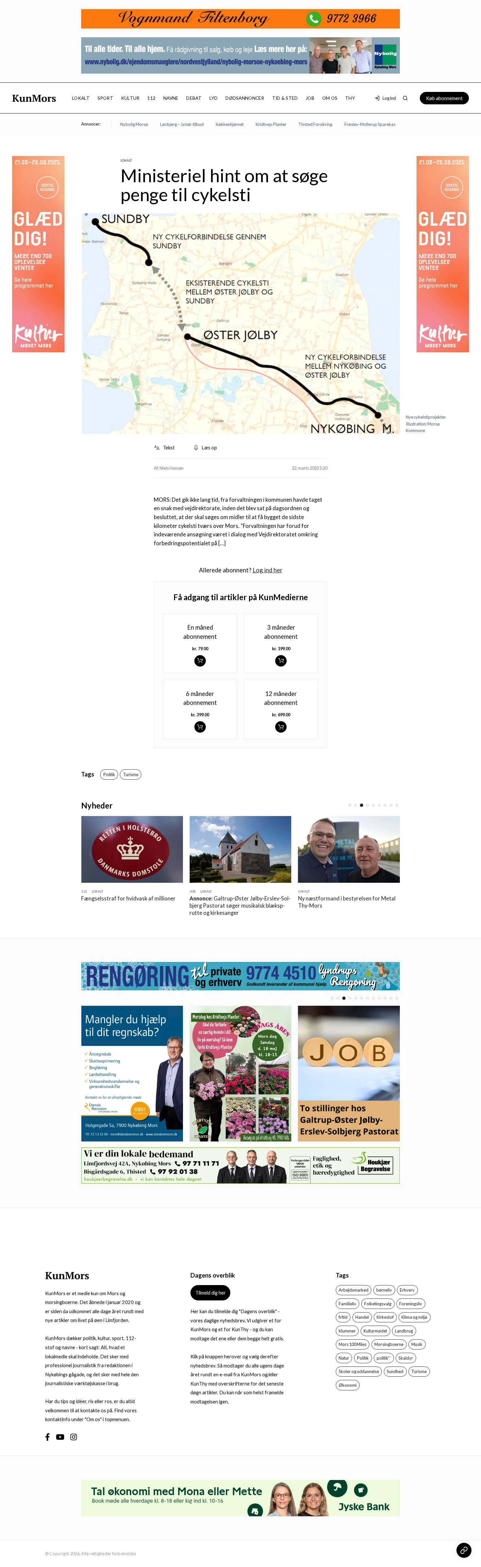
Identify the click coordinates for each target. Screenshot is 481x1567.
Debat (193, 98)
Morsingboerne (388, 1344)
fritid (343, 1317)
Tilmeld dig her (210, 1293)
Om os (329, 98)
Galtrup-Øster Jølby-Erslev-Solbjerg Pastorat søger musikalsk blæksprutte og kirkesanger (236, 905)
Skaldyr (406, 1358)
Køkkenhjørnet (208, 124)
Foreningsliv (410, 1303)
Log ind (389, 98)
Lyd (213, 98)
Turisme (130, 774)
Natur (344, 1358)
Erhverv (407, 1290)
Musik (416, 1344)
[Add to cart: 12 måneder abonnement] (281, 727)
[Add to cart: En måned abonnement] (200, 661)
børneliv (384, 1290)
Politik (109, 774)
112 (151, 98)
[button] (349, 805)
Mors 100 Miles (352, 1344)
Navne (170, 98)
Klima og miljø (414, 1317)
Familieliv (347, 1303)
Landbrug (404, 1330)
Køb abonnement (444, 98)
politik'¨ (384, 1358)
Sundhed (395, 1371)
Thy (350, 98)
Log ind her (267, 570)
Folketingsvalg (377, 1303)
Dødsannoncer (244, 98)
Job (310, 98)
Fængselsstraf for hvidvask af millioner (125, 898)
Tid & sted (285, 98)
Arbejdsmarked (353, 1290)
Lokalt (81, 98)
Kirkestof (385, 1317)
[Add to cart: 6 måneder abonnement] (200, 727)
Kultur (130, 98)
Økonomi (348, 1385)
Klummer (347, 1330)
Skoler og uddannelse (359, 1371)
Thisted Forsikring (294, 124)
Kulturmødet (375, 1330)
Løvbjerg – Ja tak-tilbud (160, 124)
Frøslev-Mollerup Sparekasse (350, 124)
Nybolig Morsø (113, 124)
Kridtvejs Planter (249, 124)
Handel (362, 1317)
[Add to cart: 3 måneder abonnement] (281, 661)
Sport (105, 98)
